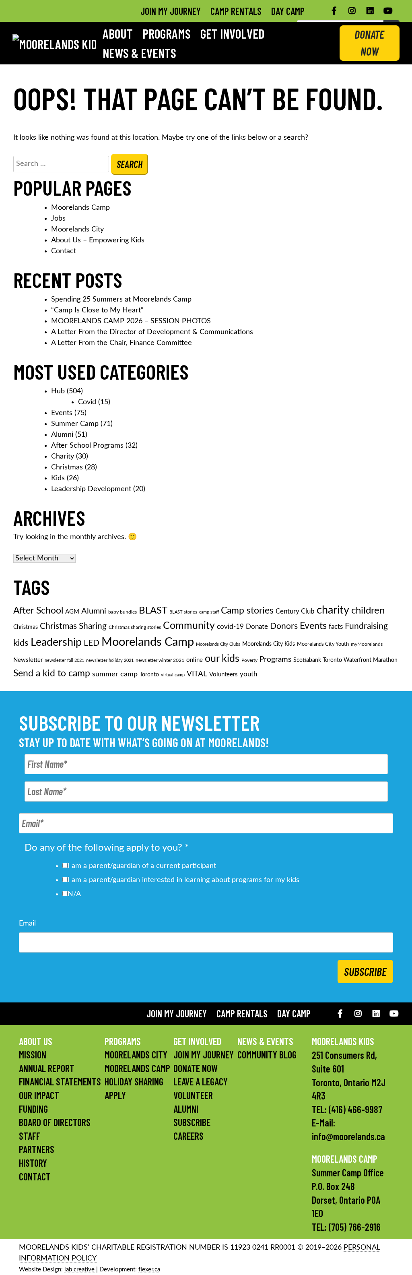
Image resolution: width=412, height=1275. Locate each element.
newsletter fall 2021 (64, 660)
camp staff (209, 612)
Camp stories (247, 610)
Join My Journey (170, 11)
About (118, 33)
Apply (115, 1095)
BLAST (153, 610)
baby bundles (122, 612)
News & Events (139, 52)
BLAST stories (183, 612)
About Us (35, 1041)
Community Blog (267, 1054)
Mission (32, 1054)
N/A (74, 894)
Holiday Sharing (134, 1081)
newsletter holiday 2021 (110, 660)
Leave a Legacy (200, 1081)
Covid (87, 402)
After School (38, 611)
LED (91, 643)
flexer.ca (149, 1270)
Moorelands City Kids (268, 644)
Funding (33, 1109)
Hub (58, 391)
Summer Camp (75, 424)
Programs (166, 33)
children (368, 610)
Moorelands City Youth (323, 644)
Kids (58, 478)
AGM (72, 612)
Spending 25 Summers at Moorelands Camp (121, 299)
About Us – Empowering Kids (97, 240)
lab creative (79, 1270)
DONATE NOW (369, 42)
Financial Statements (60, 1081)
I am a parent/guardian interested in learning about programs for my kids (183, 880)
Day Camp (288, 11)
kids (21, 643)
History (33, 1163)
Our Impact (39, 1095)
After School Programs (87, 445)
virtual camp (173, 675)
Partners (36, 1149)
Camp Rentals (236, 11)
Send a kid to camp (51, 673)
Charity (62, 456)
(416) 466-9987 (355, 1109)
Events (61, 413)
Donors (284, 626)
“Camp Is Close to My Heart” (97, 310)
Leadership (56, 642)
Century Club (295, 611)
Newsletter (28, 660)
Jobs (58, 218)
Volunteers (223, 675)
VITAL (197, 674)
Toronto (149, 675)
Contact (63, 251)
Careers (188, 1136)
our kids (222, 659)
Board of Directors (55, 1122)
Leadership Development (91, 489)
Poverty (249, 660)
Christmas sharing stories (135, 627)
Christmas (67, 467)
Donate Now (195, 1068)
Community (189, 626)
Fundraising (366, 626)
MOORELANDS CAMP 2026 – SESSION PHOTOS (131, 321)
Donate (257, 627)
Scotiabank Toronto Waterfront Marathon (345, 660)
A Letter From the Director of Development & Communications (152, 332)
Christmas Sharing (73, 626)
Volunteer (193, 1095)
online (194, 660)
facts (336, 626)
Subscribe (365, 971)
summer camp (115, 674)
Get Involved (232, 33)
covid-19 (230, 626)
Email (27, 923)
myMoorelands (367, 644)
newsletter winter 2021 (160, 660)
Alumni (62, 434)
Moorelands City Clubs (218, 644)
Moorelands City (77, 229)
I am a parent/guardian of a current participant (142, 866)
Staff (29, 1136)
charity (333, 610)
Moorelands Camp (80, 207)
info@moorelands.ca (348, 1136)
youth (248, 674)
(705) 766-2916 (355, 1227)
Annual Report (46, 1068)
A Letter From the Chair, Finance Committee (121, 343)
